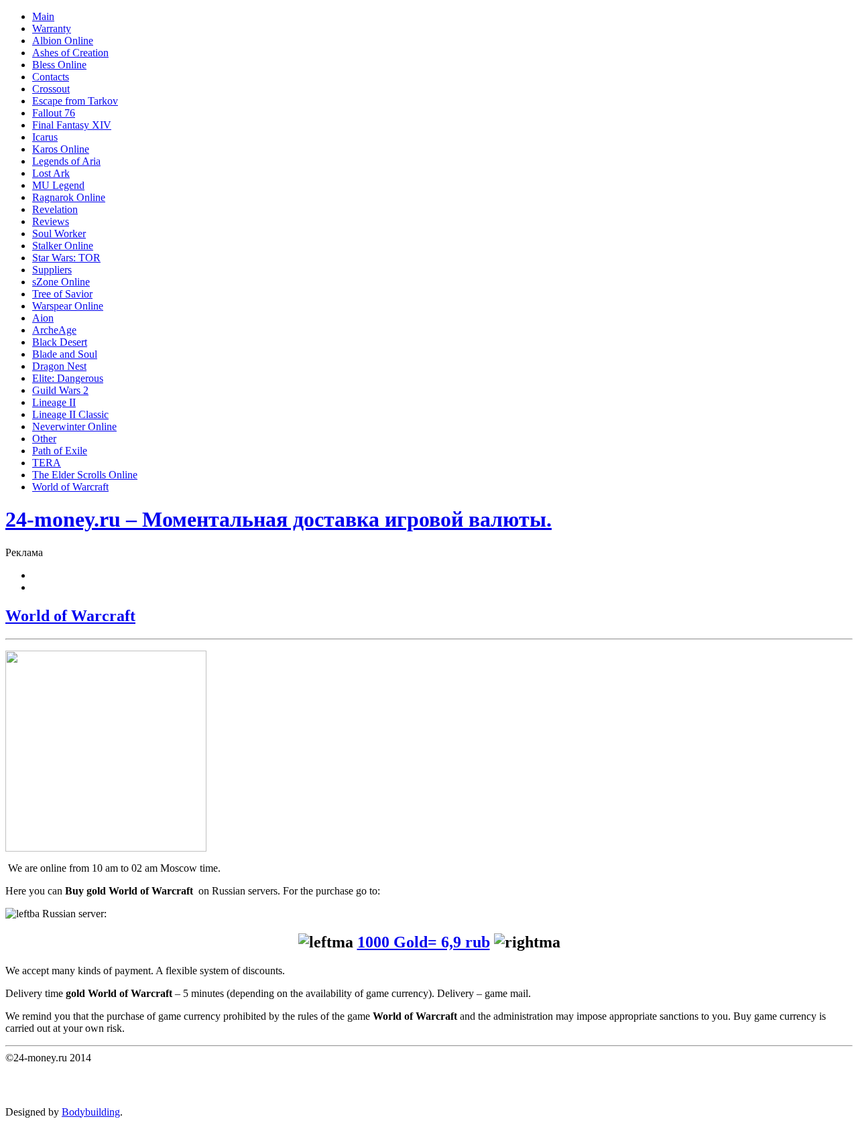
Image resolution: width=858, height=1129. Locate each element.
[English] (38, 574)
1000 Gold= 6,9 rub (423, 942)
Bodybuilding (91, 1112)
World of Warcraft (70, 615)
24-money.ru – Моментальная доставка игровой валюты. (278, 519)
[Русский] (38, 586)
